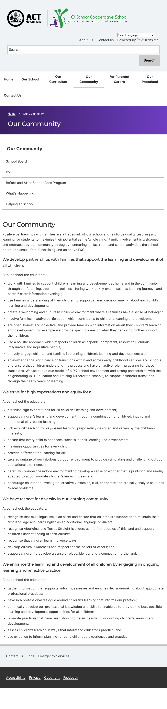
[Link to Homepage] (83, 6)
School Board (16, 161)
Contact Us (13, 95)
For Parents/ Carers (119, 79)
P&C (9, 172)
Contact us (105, 40)
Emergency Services (53, 656)
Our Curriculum (58, 79)
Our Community (88, 79)
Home (8, 79)
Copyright (52, 677)
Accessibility (15, 677)
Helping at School (20, 204)
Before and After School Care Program (36, 183)
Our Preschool (150, 79)
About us (86, 40)
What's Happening (20, 193)
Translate (151, 40)
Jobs (30, 656)
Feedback (70, 677)
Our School (30, 79)
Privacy (35, 677)
